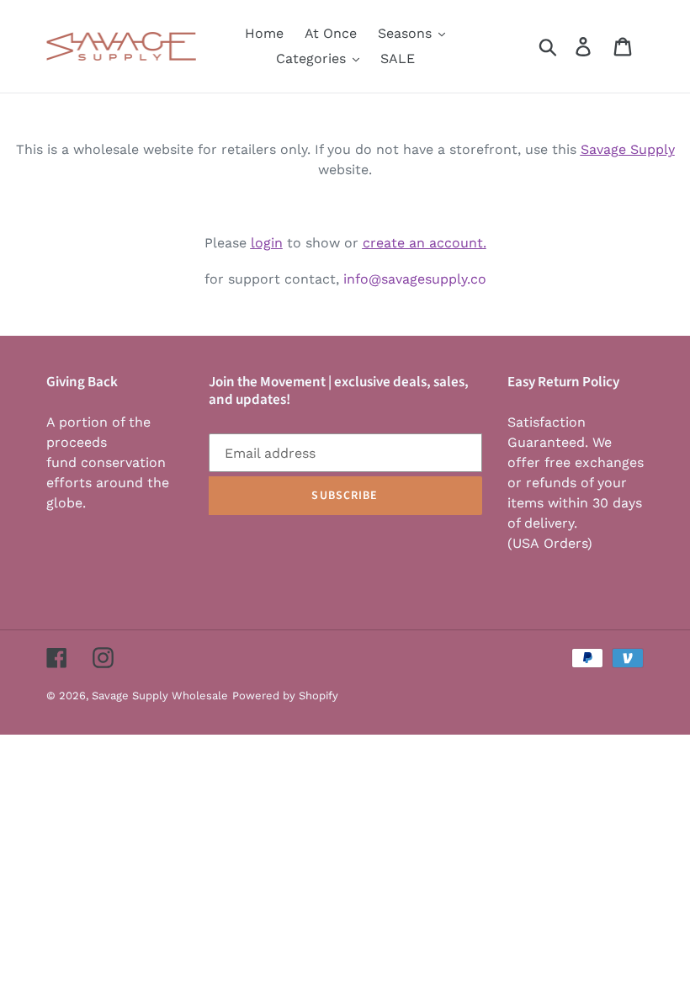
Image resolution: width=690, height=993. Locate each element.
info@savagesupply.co (414, 279)
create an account (423, 243)
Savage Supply (628, 149)
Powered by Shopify (285, 695)
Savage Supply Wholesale (160, 695)
